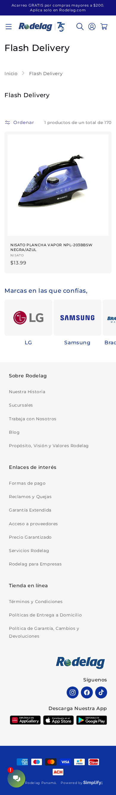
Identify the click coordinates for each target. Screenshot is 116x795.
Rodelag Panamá (40, 783)
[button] (8, 26)
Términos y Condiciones (35, 601)
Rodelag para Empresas (35, 564)
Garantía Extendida (30, 510)
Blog (14, 432)
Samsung (77, 342)
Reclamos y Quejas (30, 496)
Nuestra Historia (27, 391)
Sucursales (21, 405)
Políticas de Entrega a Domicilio (45, 615)
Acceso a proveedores (33, 523)
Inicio (11, 73)
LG (28, 342)
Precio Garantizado (30, 537)
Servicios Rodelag (29, 550)
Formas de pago (27, 483)
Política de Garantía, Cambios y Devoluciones (44, 632)
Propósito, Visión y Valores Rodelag (49, 445)
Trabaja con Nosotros (33, 418)
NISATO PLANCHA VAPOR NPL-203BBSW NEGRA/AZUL (51, 247)
